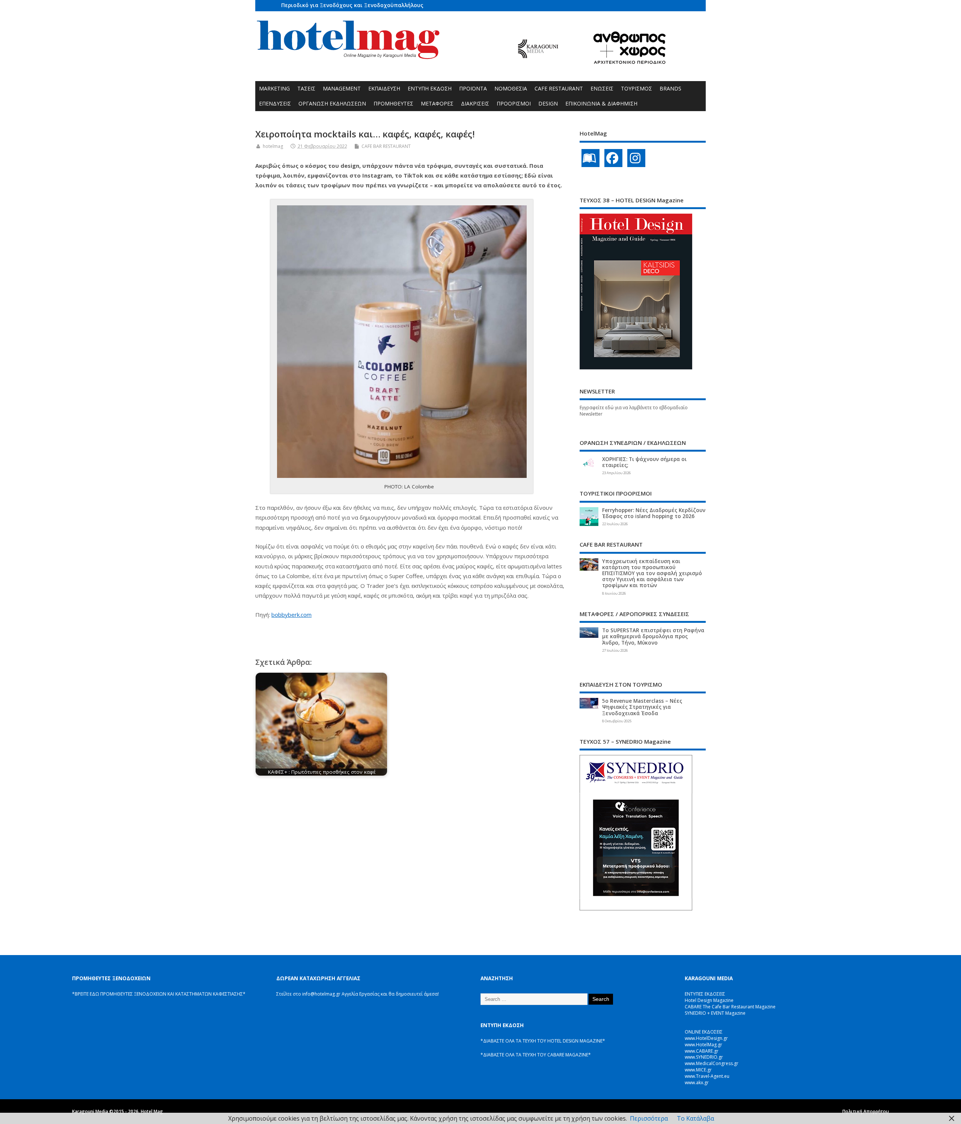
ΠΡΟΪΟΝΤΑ (473, 88)
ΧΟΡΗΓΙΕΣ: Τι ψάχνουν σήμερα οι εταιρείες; (644, 462)
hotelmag (273, 146)
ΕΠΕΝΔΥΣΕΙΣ (275, 103)
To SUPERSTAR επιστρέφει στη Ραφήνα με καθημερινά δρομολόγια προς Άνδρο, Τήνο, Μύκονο (653, 636)
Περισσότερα (649, 1118)
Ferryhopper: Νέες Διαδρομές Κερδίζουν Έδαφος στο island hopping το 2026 (653, 513)
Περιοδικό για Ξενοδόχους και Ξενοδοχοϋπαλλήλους (352, 5)
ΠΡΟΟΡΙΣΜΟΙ (514, 103)
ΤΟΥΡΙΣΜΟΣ (636, 88)
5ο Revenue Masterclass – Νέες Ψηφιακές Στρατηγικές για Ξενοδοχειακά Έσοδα (642, 707)
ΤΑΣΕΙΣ (306, 88)
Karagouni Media (90, 1111)
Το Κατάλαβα (695, 1118)
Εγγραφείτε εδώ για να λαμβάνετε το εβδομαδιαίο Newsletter (634, 410)
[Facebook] (613, 158)
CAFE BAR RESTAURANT (386, 146)
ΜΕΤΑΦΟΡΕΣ (437, 103)
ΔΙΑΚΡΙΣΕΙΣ (475, 103)
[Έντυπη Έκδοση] (590, 158)
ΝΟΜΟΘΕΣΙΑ (510, 88)
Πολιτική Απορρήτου (865, 1111)
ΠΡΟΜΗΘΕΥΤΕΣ (393, 103)
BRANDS (670, 88)
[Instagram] (636, 158)
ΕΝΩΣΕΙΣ (601, 88)
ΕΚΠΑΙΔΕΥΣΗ (384, 88)
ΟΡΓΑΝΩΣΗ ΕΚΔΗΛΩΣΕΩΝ (332, 103)
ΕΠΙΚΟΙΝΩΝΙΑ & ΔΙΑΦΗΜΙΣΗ (601, 103)
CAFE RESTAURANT (559, 88)
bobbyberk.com (291, 614)
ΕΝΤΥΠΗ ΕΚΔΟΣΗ (430, 88)
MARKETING (274, 88)
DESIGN (548, 103)
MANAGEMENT (342, 88)
